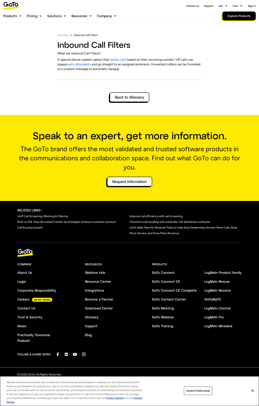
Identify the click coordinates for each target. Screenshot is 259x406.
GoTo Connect (163, 272)
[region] (129, 391)
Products (10, 16)
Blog (88, 335)
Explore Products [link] (239, 16)
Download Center (99, 308)
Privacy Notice (115, 398)
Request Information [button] (129, 181)
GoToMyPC (212, 299)
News (21, 326)
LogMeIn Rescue (217, 281)
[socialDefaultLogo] (57, 354)
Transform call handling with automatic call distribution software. (170, 222)
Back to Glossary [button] (129, 97)
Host (235, 5)
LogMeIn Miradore (218, 326)
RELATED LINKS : (29, 210)
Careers (23, 299)
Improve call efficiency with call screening (156, 216)
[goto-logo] (129, 253)
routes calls (118, 60)
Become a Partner (99, 299)
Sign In (252, 5)
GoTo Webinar (163, 317)
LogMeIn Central (217, 308)
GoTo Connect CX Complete (174, 290)
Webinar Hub (95, 272)
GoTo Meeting (163, 308)
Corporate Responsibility (36, 290)
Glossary (62, 35)
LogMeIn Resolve (217, 290)
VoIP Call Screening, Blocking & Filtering (42, 216)
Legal (21, 281)
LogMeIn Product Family (223, 272)
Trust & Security (29, 317)
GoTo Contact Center (169, 299)
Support (208, 5)
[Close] (252, 390)
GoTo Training (162, 326)
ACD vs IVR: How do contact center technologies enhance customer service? (66, 222)
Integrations (94, 290)
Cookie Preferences (198, 390)
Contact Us (192, 5)
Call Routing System (30, 227)
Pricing (32, 16)
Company (104, 16)
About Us (24, 272)
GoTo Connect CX (166, 281)
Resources (79, 16)
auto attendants (79, 64)
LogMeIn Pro (214, 317)
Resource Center (98, 281)
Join (220, 5)
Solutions (54, 16)
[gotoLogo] (11, 6)
